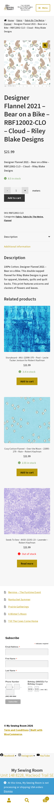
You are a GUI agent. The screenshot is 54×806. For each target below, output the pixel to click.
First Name (11, 658)
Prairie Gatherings (18, 606)
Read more (27, 563)
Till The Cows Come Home (23, 621)
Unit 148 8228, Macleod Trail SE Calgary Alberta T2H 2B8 (27, 778)
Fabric (19, 20)
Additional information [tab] (17, 246)
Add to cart (14, 198)
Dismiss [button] (8, 791)
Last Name (11, 670)
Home (11, 20)
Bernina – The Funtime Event (24, 592)
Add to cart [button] (27, 381)
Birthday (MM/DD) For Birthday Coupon (38, 682)
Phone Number (12, 681)
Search (27, 800)
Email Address (12, 646)
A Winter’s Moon (17, 613)
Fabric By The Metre (34, 20)
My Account (9, 800)
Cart (42, 797)
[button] (45, 45)
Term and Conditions (16, 730)
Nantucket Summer (19, 599)
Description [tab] (10, 236)
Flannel (8, 23)
